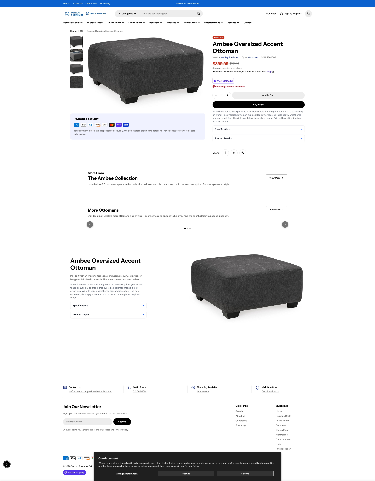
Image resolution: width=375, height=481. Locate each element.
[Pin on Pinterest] (242, 152)
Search (66, 3)
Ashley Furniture (229, 57)
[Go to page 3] (190, 228)
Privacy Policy (192, 466)
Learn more (203, 391)
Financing (105, 3)
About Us (78, 3)
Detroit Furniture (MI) (82, 466)
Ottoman (253, 57)
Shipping (216, 68)
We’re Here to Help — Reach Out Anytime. (90, 391)
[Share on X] (234, 152)
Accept (186, 473)
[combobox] (159, 13)
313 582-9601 (139, 391)
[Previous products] (90, 224)
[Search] (198, 13)
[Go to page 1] (185, 228)
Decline (245, 473)
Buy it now (258, 104)
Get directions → (270, 391)
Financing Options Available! (230, 86)
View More (275, 177)
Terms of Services (101, 429)
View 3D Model (225, 80)
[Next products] (285, 224)
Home (73, 31)
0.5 (81, 31)
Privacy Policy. (121, 429)
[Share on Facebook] (225, 152)
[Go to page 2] (187, 228)
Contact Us (91, 3)
